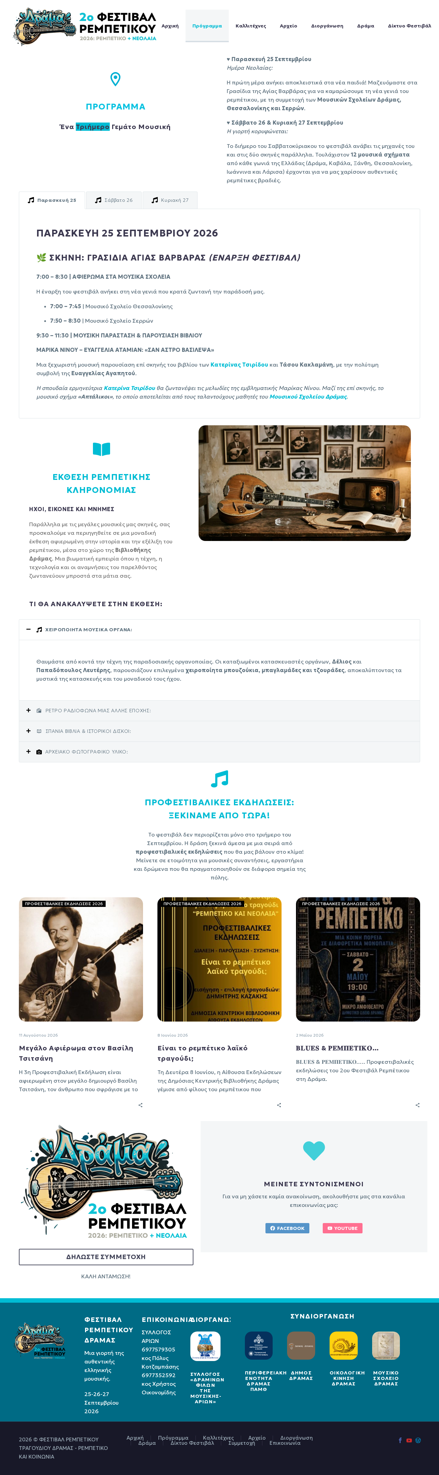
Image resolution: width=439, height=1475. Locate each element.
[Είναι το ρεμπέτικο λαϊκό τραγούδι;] (219, 959)
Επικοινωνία (285, 1443)
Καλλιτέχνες (251, 26)
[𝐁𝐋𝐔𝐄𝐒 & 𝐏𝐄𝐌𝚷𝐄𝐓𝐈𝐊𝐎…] (358, 959)
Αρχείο (288, 26)
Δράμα (365, 26)
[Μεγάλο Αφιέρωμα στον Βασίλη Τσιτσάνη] (81, 959)
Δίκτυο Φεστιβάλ (409, 26)
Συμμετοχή (241, 1443)
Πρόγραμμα (207, 26)
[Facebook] (400, 1440)
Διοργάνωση (327, 26)
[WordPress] (418, 1440)
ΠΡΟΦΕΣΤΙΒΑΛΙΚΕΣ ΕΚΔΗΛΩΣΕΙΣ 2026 (64, 903)
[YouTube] (409, 1440)
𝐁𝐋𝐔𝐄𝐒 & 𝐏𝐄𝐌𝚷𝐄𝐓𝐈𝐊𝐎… (337, 1048)
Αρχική (170, 26)
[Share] (140, 1105)
